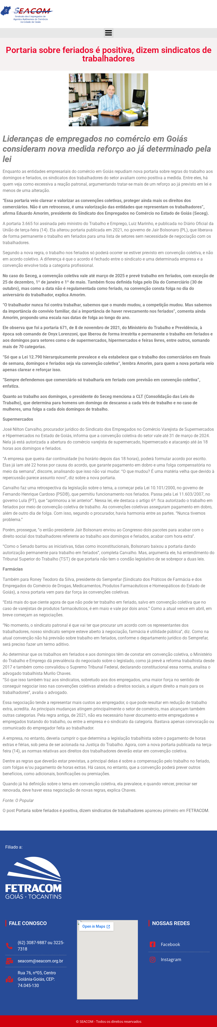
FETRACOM (197, 810)
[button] (109, 33)
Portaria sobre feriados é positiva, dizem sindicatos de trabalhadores (80, 810)
